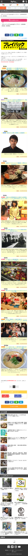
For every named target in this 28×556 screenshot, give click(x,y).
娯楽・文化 (5, 10)
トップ (2, 10)
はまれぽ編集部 (24, 38)
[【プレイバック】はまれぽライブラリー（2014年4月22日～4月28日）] (21, 35)
